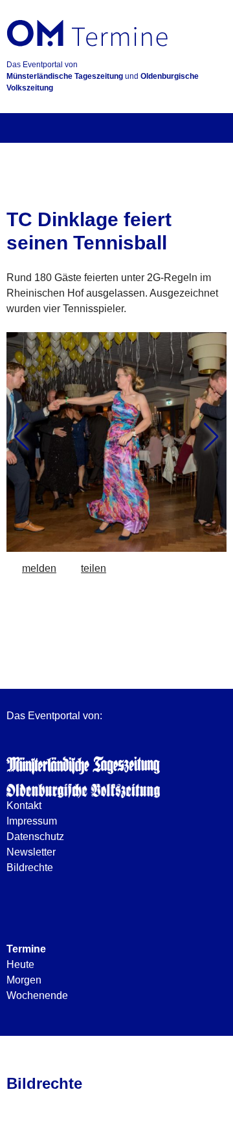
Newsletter (31, 852)
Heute (20, 964)
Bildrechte (29, 867)
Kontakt (23, 805)
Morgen (23, 979)
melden (39, 568)
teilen (93, 568)
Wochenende (37, 995)
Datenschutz (35, 836)
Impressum (31, 821)
